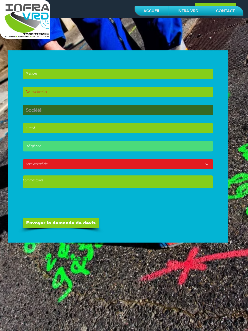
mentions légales (79, 258)
